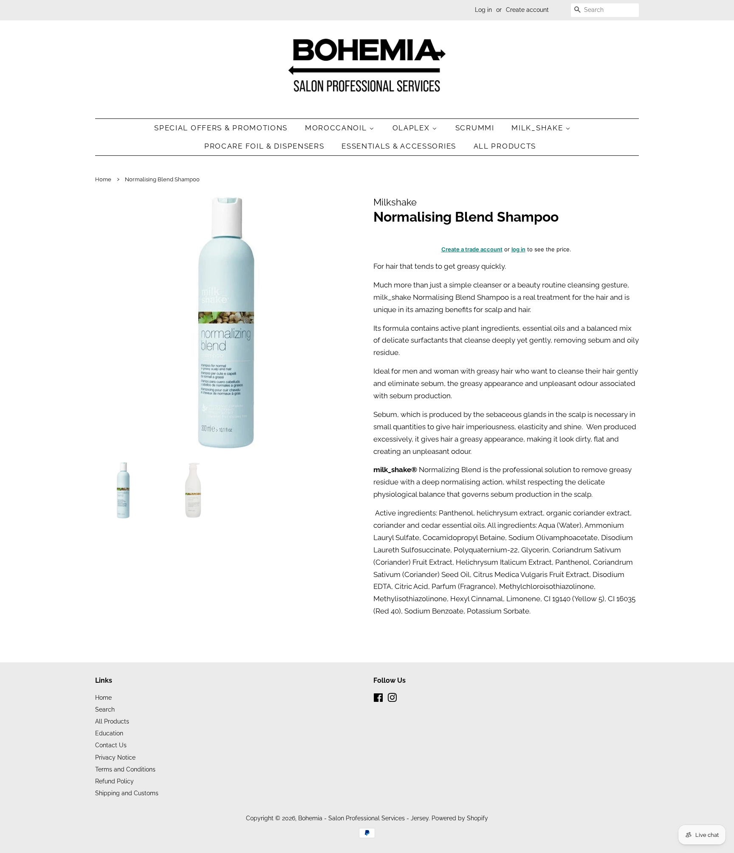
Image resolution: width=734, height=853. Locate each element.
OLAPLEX (412, 128)
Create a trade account (472, 249)
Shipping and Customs (126, 793)
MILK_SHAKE (538, 128)
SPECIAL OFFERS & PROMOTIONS (221, 128)
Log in (483, 9)
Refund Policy (114, 781)
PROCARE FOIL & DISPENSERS (264, 146)
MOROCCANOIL (337, 128)
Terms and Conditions (125, 769)
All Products (112, 721)
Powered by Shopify (460, 818)
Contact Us (111, 745)
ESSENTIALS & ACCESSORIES (399, 146)
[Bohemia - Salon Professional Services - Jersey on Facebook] (378, 699)
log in (518, 249)
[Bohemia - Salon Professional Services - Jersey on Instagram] (392, 699)
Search (105, 709)
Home (103, 179)
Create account (527, 9)
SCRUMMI (474, 128)
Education (109, 733)
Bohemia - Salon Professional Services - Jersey (363, 818)
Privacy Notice (115, 757)
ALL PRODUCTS (505, 146)
